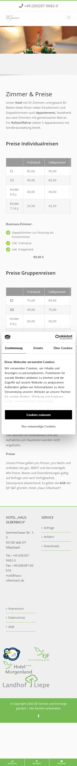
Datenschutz (16, 617)
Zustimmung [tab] (14, 348)
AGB (63, 483)
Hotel (18, 103)
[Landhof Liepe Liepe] (26, 677)
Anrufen (12, 763)
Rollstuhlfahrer (21, 123)
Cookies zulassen (38, 414)
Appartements (45, 113)
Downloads (51, 546)
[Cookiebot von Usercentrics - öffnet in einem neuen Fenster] (55, 337)
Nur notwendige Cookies (39, 426)
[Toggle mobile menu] (69, 17)
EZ (11, 300)
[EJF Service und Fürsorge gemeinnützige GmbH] (38, 649)
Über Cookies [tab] (63, 348)
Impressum (16, 608)
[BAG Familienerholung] (12, 649)
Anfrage (61, 763)
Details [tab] (38, 348)
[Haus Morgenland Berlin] (17, 663)
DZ (12, 310)
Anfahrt (37, 763)
